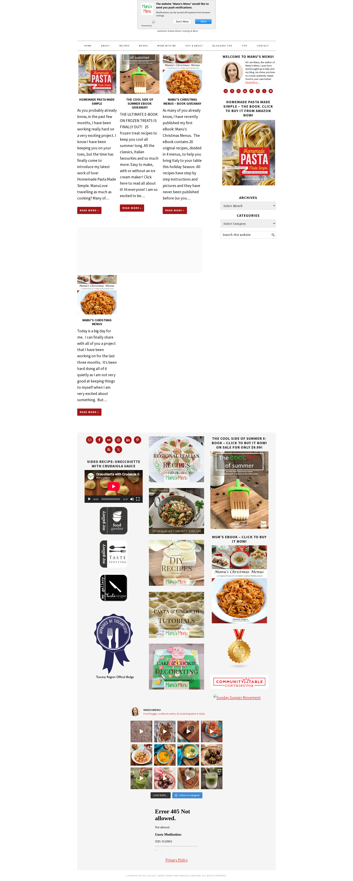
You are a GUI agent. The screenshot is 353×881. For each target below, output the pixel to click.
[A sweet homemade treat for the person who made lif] (212, 755)
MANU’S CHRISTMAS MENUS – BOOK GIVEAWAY (182, 101)
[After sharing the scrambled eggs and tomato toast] (188, 731)
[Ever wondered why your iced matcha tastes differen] (212, 778)
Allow (203, 21)
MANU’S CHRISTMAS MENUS (97, 322)
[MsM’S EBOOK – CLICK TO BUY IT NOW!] (239, 621)
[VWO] (156, 25)
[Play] (89, 499)
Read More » (89, 210)
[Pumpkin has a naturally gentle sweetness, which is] (165, 755)
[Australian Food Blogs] (239, 667)
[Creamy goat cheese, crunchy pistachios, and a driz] (165, 731)
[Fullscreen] (138, 499)
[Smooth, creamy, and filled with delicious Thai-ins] (188, 755)
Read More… (252, 82)
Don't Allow (182, 21)
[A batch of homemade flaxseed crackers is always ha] (141, 731)
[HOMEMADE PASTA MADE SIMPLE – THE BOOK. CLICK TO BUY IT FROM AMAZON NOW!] (248, 188)
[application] (114, 486)
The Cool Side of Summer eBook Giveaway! (139, 103)
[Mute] (132, 499)
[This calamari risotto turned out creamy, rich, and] (141, 755)
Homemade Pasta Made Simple (97, 101)
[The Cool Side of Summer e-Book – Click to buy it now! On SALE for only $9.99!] (239, 527)
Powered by (146, 25)
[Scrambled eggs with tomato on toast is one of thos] (212, 731)
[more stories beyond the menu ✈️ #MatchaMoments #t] (141, 778)
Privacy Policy (176, 859)
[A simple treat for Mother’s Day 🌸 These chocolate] (165, 778)
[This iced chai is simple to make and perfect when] (188, 778)
